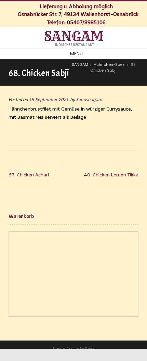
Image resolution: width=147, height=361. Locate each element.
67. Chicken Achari (29, 175)
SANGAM (74, 36)
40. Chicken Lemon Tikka (111, 175)
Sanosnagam (89, 99)
